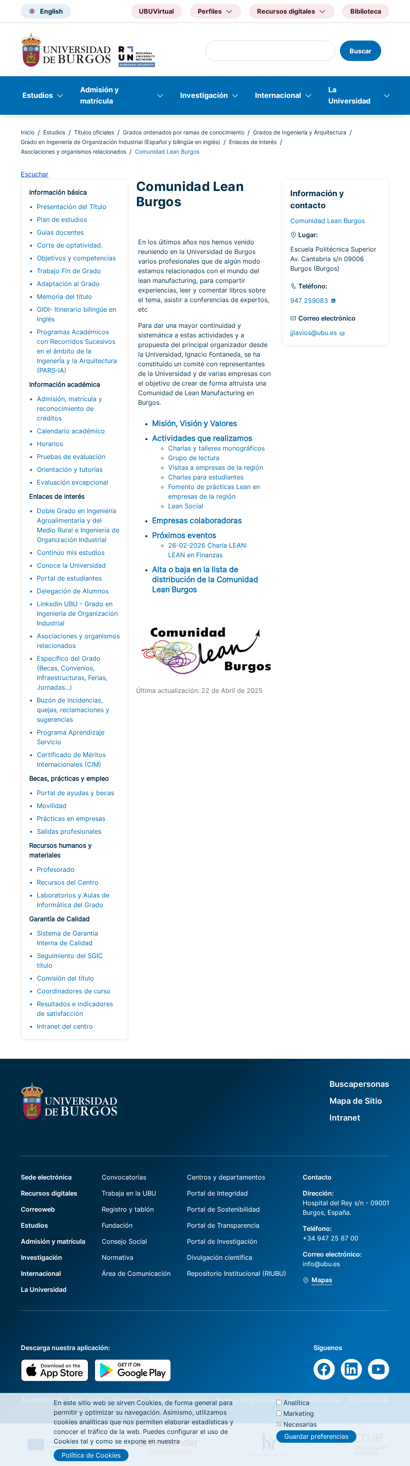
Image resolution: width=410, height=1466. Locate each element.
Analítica (296, 1403)
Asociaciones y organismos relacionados (73, 151)
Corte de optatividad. (69, 245)
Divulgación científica (219, 1257)
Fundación (117, 1225)
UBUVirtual (156, 11)
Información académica (64, 384)
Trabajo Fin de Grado (69, 271)
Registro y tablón (128, 1209)
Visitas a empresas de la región (215, 467)
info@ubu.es (321, 1264)
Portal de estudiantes (69, 578)
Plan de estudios (62, 219)
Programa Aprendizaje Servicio (71, 737)
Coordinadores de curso (74, 991)
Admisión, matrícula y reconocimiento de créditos (69, 408)
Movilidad (51, 806)
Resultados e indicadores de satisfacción (75, 1008)
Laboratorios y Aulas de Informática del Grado (73, 900)
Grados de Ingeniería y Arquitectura (299, 132)
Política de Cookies (91, 1455)
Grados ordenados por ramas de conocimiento (183, 132)
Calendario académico (71, 431)
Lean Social (185, 506)
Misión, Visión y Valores (194, 423)
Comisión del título (65, 978)
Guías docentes (60, 232)
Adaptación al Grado (68, 284)
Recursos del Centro (67, 882)
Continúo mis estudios (71, 552)
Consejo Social (124, 1241)
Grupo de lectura (193, 458)
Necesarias (300, 1424)
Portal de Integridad (217, 1193)
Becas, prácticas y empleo (69, 778)
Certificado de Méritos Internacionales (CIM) (71, 759)
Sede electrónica (46, 1177)
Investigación (204, 95)
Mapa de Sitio (356, 1101)
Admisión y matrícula (99, 95)
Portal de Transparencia (223, 1225)
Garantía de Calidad (59, 919)
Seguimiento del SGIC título (70, 960)
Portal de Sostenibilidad (223, 1209)
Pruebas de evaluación (71, 457)
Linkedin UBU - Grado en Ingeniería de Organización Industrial (77, 613)
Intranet (345, 1118)
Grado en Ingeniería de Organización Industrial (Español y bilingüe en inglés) (120, 141)
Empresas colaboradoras (197, 520)
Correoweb (38, 1209)
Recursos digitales (49, 1193)
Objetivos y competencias (76, 258)
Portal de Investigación (222, 1241)
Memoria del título (64, 296)
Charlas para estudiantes (205, 477)
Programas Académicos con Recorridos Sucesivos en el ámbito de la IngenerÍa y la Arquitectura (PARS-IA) (77, 351)
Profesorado (55, 869)
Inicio (27, 132)
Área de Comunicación (136, 1273)
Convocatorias (124, 1177)
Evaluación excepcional (72, 482)
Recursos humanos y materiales (60, 850)
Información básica (58, 192)
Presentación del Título (72, 207)
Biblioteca (365, 11)
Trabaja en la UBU (129, 1193)
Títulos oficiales (94, 132)
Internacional (278, 95)
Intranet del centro (65, 1026)
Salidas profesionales (69, 831)
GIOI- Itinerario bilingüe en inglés (76, 314)
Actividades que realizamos (202, 438)
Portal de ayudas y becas (75, 793)
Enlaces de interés (253, 141)
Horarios (50, 444)
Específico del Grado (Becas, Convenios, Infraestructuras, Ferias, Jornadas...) (72, 672)
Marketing (298, 1413)
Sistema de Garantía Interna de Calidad (67, 938)
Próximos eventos (184, 535)
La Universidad (349, 95)
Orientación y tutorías (69, 469)
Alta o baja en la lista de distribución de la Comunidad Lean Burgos (205, 579)
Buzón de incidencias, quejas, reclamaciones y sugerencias (73, 709)
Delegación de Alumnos (73, 591)
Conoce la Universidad (71, 565)
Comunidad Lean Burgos (327, 221)
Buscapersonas (359, 1084)
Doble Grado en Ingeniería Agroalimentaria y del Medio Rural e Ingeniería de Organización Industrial (78, 525)
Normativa (117, 1257)
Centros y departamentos (226, 1177)
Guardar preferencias (316, 1436)
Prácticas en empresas (71, 818)
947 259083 (310, 300)
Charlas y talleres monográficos (216, 448)
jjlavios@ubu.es (314, 333)
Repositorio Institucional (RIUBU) (236, 1273)
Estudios (37, 95)
